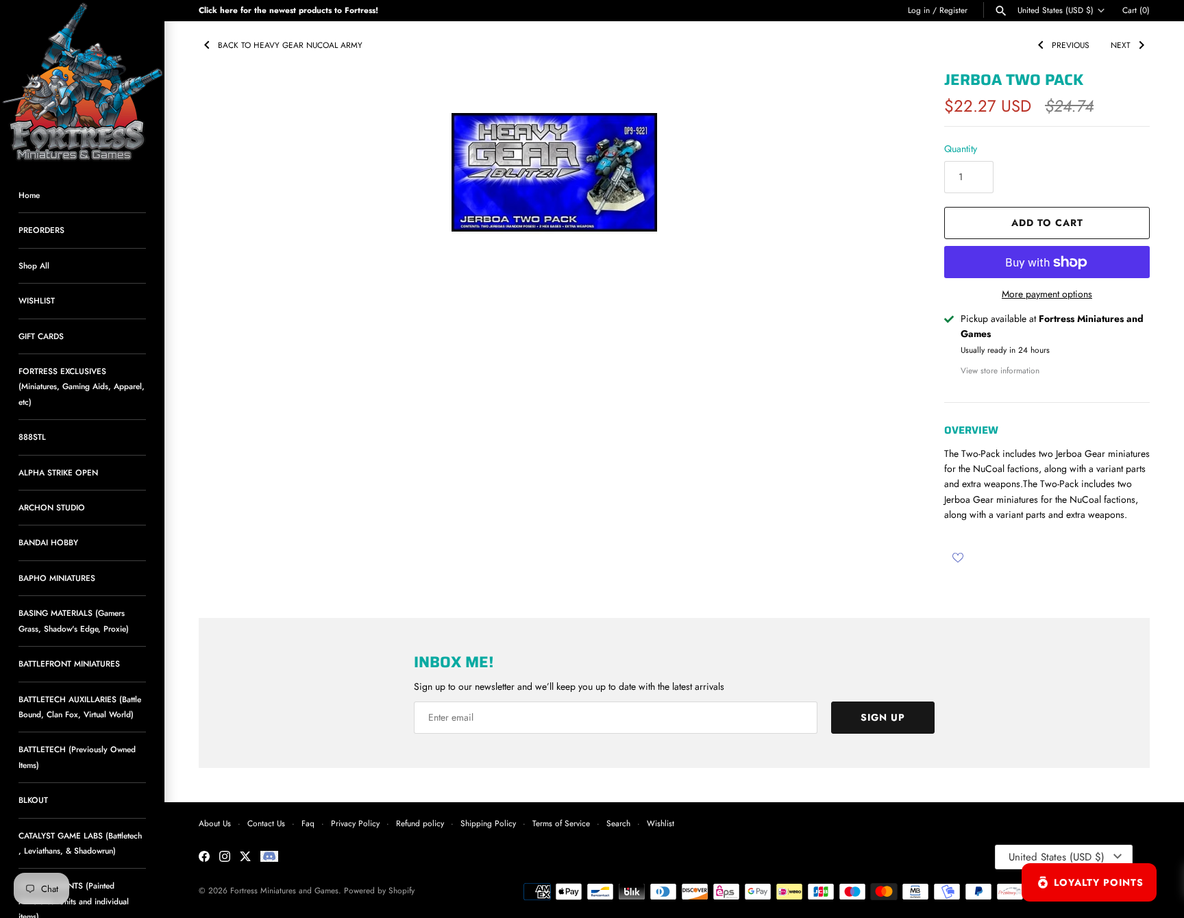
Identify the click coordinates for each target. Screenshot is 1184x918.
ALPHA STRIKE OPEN (58, 472)
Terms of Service (561, 823)
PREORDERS (41, 230)
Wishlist (660, 823)
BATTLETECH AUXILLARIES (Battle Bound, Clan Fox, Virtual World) (79, 706)
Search (618, 823)
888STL (32, 437)
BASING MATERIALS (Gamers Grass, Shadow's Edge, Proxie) (73, 620)
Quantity (960, 149)
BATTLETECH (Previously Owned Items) (77, 756)
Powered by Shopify (379, 890)
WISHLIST (36, 300)
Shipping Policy (488, 823)
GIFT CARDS (41, 336)
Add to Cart (1047, 223)
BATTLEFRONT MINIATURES (69, 663)
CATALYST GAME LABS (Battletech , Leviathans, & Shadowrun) (80, 843)
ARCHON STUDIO (51, 507)
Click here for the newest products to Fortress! (288, 10)
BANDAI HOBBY (48, 542)
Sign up (883, 717)
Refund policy (420, 823)
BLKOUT (33, 800)
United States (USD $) (1056, 10)
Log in (919, 10)
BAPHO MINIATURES (56, 578)
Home (29, 195)
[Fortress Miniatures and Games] (82, 82)
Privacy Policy (355, 823)
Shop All (33, 265)
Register (953, 10)
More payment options (1047, 294)
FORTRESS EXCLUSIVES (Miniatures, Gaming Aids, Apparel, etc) (81, 386)
